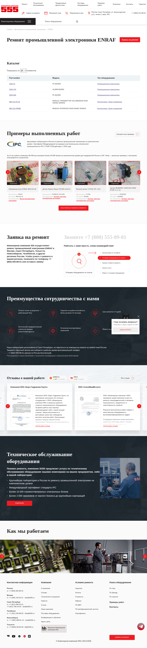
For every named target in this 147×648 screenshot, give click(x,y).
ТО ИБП (78, 605)
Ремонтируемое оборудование (13, 21)
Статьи (43, 605)
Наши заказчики (47, 609)
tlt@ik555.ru (29, 627)
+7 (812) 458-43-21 (16, 604)
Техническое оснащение (50, 597)
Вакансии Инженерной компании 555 (56, 629)
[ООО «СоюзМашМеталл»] (89, 410)
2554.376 (12, 89)
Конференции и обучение (51, 617)
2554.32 (12, 84)
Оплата (78, 592)
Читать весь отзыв (42, 426)
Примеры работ (116, 602)
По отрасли (113, 597)
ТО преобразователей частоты (86, 609)
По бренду (113, 592)
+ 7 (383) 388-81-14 (16, 620)
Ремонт (24, 4)
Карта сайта (45, 622)
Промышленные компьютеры (108, 84)
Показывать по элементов (21, 71)
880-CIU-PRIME (15, 108)
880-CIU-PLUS (14, 102)
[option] (23, 181)
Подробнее (19, 503)
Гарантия (142, 4)
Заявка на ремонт (122, 637)
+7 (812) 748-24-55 (14, 606)
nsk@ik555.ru (30, 620)
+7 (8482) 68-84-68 (16, 627)
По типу (112, 588)
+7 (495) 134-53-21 (16, 598)
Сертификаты (80, 613)
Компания (116, 4)
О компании (45, 588)
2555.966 (12, 95)
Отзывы (44, 592)
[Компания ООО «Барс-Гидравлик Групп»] (21, 410)
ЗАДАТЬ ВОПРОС (125, 330)
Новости (44, 601)
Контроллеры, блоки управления (109, 102)
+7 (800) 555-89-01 (138, 13)
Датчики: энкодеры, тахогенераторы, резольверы (54, 197)
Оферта (78, 601)
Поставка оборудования (50, 613)
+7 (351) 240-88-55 (16, 613)
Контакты (129, 4)
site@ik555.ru (30, 598)
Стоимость (79, 597)
